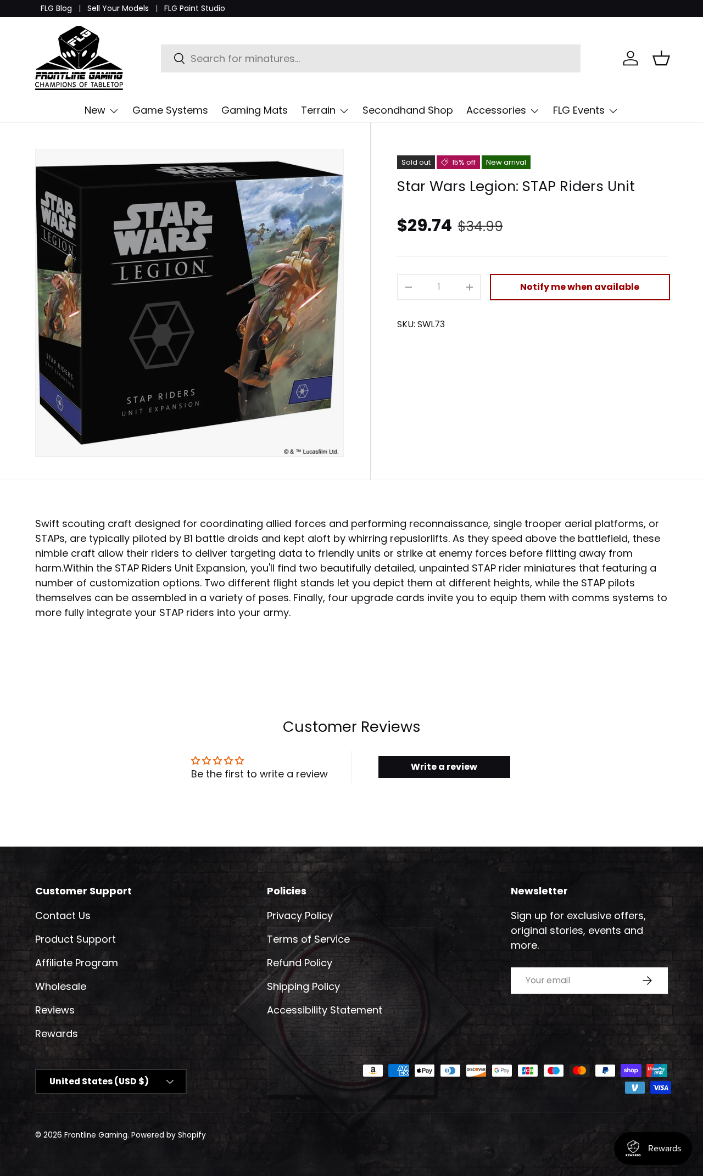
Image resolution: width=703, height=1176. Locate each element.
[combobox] (371, 58)
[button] (661, 58)
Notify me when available (579, 287)
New (95, 110)
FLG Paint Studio (194, 8)
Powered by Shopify (168, 1135)
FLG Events (579, 110)
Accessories (496, 110)
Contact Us (63, 915)
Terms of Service (308, 939)
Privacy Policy (300, 915)
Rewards (56, 1033)
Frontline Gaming (95, 1135)
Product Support (75, 939)
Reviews (55, 1010)
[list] (189, 303)
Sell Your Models (118, 8)
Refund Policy (299, 963)
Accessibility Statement (324, 1010)
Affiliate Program (76, 963)
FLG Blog (56, 8)
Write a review (444, 766)
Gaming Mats (254, 110)
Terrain (318, 110)
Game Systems (170, 110)
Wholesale (60, 986)
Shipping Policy (303, 986)
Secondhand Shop (407, 110)
